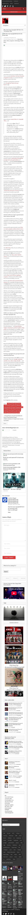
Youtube (13, 6)
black (20, 835)
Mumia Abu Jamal (11, 852)
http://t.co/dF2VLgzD (12, 510)
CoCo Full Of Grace (9, 797)
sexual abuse (11, 410)
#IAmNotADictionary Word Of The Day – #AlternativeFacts (15, 703)
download (20, 39)
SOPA (5, 412)
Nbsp (15, 854)
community (6, 405)
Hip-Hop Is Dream (9, 801)
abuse (8, 403)
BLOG (4, 838)
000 (4, 833)
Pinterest (7, 6)
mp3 (4, 852)
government (20, 407)
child (15, 403)
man (15, 849)
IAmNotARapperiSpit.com (10, 39)
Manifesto (16, 3)
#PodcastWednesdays (7, 1)
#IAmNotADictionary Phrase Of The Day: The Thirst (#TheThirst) (16, 713)
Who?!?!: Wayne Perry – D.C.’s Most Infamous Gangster (15, 772)
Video (14, 859)
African (18, 833)
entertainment (7, 407)
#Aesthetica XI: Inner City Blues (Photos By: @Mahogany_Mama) (16, 747)
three (16, 857)
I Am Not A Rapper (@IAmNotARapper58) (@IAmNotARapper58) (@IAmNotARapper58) (13, 500)
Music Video (6, 854)
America (5, 835)
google (4, 842)
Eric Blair (10, 840)
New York (5, 857)
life (19, 847)
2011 (13, 833)
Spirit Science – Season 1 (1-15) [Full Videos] (15, 785)
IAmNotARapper (5, 911)
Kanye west (14, 847)
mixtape (19, 849)
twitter (20, 857)
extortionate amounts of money (11, 190)
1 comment (6, 37)
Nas (11, 854)
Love (10, 849)
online (19, 409)
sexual (5, 410)
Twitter (5, 6)
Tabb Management (9, 812)
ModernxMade (8, 808)
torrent (14, 412)
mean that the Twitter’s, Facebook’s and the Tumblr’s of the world (14, 328)
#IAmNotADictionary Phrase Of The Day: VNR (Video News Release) (16, 724)
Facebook (3, 6)
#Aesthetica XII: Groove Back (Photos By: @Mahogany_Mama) (16, 742)
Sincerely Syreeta (8, 811)
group (17, 842)
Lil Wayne (5, 849)
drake (4, 840)
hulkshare (15, 845)
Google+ (10, 6)
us (3, 859)
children (10, 838)
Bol (5, 795)
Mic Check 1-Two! (8, 806)
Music (5, 40)
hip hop (9, 845)
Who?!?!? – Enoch (12, 780)
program (12, 40)
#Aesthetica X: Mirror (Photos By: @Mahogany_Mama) (15, 751)
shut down (18, 410)
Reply (9, 512)
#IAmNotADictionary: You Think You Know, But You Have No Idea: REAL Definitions (16, 718)
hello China (8, 247)
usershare (8, 859)
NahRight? (7, 809)
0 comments (18, 705)
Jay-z (20, 845)
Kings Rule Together (9, 805)
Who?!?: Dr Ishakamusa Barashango (14, 767)
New (20, 854)
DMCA (11, 3)
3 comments (18, 732)
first (21, 840)
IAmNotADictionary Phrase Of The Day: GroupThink (15, 730)
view (18, 412)
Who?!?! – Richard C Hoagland (15, 776)
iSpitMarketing (5, 3)
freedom (14, 407)
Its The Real (7, 803)
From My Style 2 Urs (9, 800)
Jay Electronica (6, 847)
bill (12, 403)
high (4, 845)
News (8, 40)
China (19, 403)
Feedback (16, 1)
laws (11, 409)
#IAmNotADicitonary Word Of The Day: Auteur (15, 708)
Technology (17, 40)
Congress (13, 405)
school (11, 857)
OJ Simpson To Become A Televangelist (14, 762)
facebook (16, 840)
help (22, 842)
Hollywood (6, 409)
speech (9, 412)
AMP (16, 835)
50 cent (8, 833)
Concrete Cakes (8, 798)
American (11, 835)
